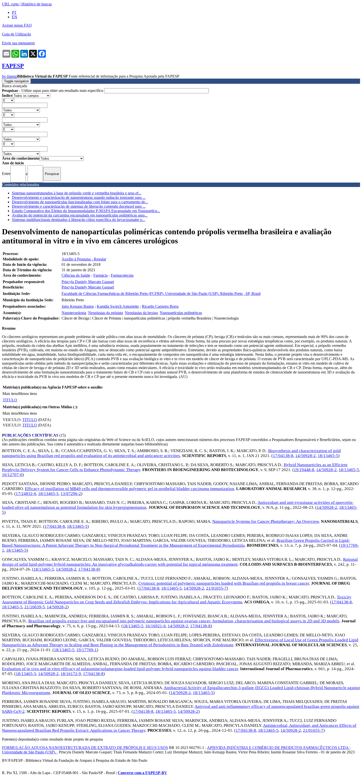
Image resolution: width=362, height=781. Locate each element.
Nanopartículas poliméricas (181, 313)
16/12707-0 (12, 474)
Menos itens (27, 393)
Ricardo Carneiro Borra (160, 306)
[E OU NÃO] (8, 100)
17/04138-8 (283, 455)
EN (14, 17)
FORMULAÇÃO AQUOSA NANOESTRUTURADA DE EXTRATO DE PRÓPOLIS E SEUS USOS (85, 748)
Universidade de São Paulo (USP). (29, 752)
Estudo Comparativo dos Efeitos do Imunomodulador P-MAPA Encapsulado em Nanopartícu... (86, 211)
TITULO (10, 400)
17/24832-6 (26, 493)
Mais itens (10, 393)
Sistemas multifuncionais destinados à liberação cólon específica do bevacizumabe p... (78, 220)
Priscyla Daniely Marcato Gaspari (88, 282)
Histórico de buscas (36, 4)
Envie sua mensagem (18, 43)
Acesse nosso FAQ (17, 25)
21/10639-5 (34, 607)
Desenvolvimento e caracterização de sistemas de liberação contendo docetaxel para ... (79, 206)
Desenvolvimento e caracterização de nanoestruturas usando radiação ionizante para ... (79, 197)
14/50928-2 (305, 455)
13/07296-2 (71, 493)
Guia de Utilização (16, 34)
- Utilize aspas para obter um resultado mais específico (53, 90)
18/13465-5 (328, 455)
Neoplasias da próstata (105, 313)
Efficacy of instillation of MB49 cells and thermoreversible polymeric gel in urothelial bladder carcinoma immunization (129, 488)
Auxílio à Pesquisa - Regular (84, 259)
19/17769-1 (86, 649)
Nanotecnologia (74, 313)
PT (14, 12)
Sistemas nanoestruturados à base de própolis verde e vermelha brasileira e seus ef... (76, 193)
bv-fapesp (9, 76)
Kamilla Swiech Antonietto (118, 306)
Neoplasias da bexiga (141, 313)
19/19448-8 (304, 469)
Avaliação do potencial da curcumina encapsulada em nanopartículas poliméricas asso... (80, 215)
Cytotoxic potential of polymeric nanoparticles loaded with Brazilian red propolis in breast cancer (223, 583)
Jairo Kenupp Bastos (78, 306)
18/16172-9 (71, 673)
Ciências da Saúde (76, 275)
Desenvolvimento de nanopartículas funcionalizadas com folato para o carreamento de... (80, 202)
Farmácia (100, 275)
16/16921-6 (155, 626)
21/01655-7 (216, 588)
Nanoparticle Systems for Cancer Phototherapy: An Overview (265, 521)
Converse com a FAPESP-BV (142, 773)
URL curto (10, 4)
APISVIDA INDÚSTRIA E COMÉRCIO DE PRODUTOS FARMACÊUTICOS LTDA (278, 748)
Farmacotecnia (122, 275)
